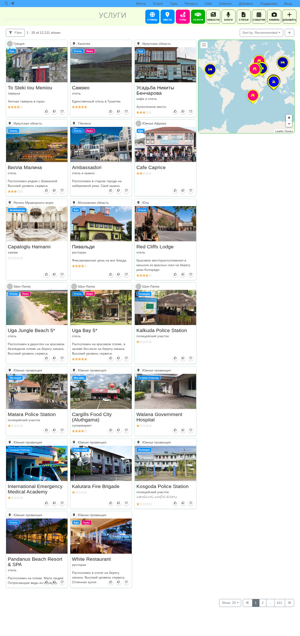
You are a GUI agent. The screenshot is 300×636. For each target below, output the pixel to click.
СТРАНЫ (152, 19)
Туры (174, 3)
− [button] (289, 123)
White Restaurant (91, 559)
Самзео (81, 87)
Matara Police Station (32, 414)
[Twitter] (6, 3)
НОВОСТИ (213, 19)
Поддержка (268, 3)
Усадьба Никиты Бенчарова (155, 90)
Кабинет (225, 3)
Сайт (208, 3)
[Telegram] (12, 3)
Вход (288, 3)
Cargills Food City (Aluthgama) (92, 417)
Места (141, 3)
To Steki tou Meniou (30, 87)
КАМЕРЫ (274, 19)
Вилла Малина (25, 167)
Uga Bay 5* (84, 330)
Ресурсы (191, 3)
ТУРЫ (182, 19)
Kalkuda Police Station (161, 330)
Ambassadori (86, 167)
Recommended (260, 32)
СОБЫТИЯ (259, 19)
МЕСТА (167, 19)
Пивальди (83, 246)
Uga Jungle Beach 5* (31, 330)
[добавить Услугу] (289, 33)
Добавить (246, 3)
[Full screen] (204, 45)
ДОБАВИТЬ (289, 19)
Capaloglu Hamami (29, 246)
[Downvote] (54, 111)
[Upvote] (47, 111)
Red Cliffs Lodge (155, 246)
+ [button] (289, 117)
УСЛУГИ (198, 19)
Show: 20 (229, 603)
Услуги (158, 3)
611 (279, 603)
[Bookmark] (62, 111)
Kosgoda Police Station (162, 486)
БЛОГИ (228, 19)
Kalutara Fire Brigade (96, 486)
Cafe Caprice (151, 167)
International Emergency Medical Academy (35, 488)
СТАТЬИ (243, 19)
